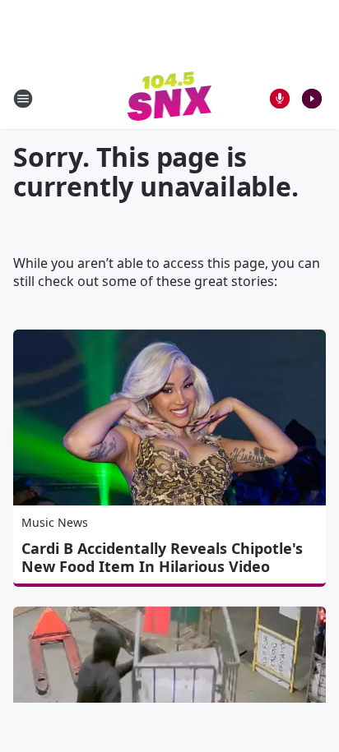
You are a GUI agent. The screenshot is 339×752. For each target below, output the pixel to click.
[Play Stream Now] (312, 98)
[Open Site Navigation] (23, 98)
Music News (54, 522)
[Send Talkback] (280, 98)
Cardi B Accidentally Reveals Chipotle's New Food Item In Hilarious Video (162, 557)
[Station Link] (170, 98)
